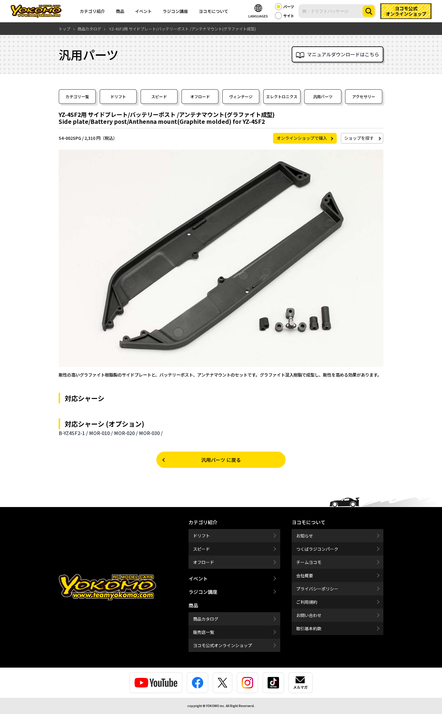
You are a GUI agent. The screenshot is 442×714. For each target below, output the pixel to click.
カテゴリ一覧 (77, 96)
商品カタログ (205, 619)
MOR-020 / (126, 433)
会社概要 (304, 575)
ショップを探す (359, 138)
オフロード (200, 96)
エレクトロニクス (281, 96)
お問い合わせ (308, 615)
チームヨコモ (308, 562)
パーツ (288, 6)
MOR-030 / (151, 433)
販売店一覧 (203, 632)
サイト (288, 15)
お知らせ (304, 536)
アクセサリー (363, 96)
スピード (159, 96)
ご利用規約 (306, 602)
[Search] (369, 11)
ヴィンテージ (241, 96)
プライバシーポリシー (317, 589)
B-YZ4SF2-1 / (73, 433)
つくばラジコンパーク (317, 549)
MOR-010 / (101, 433)
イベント (143, 11)
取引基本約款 (308, 628)
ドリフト (118, 96)
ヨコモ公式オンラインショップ (222, 645)
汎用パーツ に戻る (221, 459)
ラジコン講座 (175, 11)
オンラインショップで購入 (302, 138)
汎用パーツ (323, 96)
